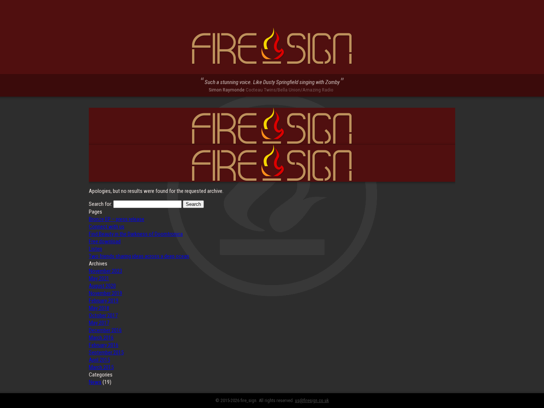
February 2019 (103, 300)
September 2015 (106, 352)
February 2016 (103, 345)
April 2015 (99, 360)
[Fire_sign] (272, 46)
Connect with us (106, 226)
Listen (95, 248)
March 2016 (101, 337)
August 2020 (102, 285)
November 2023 (105, 271)
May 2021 (99, 278)
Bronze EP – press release (116, 219)
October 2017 (103, 315)
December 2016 (105, 330)
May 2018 (99, 308)
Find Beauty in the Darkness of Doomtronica (136, 234)
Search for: (100, 204)
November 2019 (105, 293)
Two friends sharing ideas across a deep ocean (139, 256)
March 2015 (101, 367)
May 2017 (99, 323)
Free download (105, 241)
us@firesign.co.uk (312, 400)
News (95, 382)
